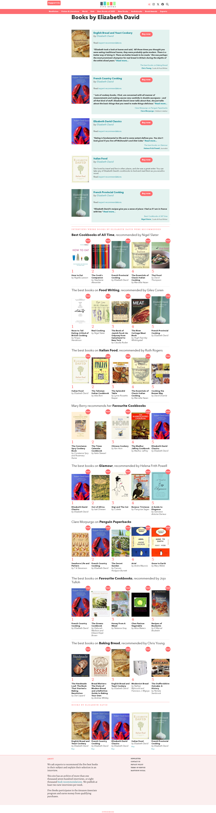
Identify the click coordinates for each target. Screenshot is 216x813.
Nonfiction (53, 11)
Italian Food (100, 159)
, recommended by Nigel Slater (115, 235)
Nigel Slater (146, 219)
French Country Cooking (108, 78)
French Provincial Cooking (109, 192)
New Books (123, 11)
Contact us (135, 762)
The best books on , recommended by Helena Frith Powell (119, 466)
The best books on (154, 65)
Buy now (146, 34)
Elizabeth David (105, 36)
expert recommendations (110, 43)
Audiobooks (136, 11)
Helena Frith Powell (152, 148)
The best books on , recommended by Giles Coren (118, 290)
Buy (73, 749)
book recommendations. (70, 782)
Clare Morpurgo (147, 111)
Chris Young (146, 68)
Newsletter (136, 759)
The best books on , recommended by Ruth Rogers (117, 350)
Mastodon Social (138, 771)
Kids (92, 11)
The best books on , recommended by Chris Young (118, 643)
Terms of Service (138, 768)
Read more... (122, 61)
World (85, 11)
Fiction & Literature (70, 11)
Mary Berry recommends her (109, 406)
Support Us (54, 3)
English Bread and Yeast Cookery (113, 33)
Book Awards (151, 11)
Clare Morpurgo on (151, 108)
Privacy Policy (137, 765)
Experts (163, 11)
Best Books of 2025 (106, 11)
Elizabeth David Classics (108, 121)
